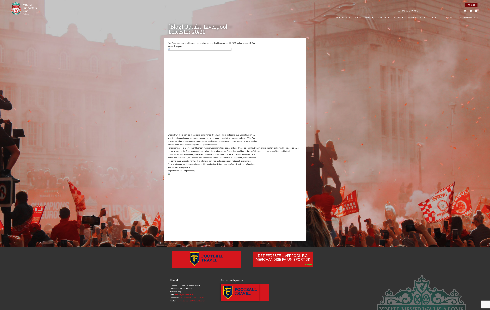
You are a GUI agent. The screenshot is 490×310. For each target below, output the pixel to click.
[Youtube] (476, 11)
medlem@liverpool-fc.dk (184, 295)
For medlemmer (363, 17)
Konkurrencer (467, 17)
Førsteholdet (415, 17)
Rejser (397, 17)
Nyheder (382, 17)
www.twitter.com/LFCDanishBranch (190, 301)
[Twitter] (465, 11)
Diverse (449, 17)
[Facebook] (471, 11)
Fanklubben (341, 17)
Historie (434, 17)
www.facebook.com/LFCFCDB (191, 298)
